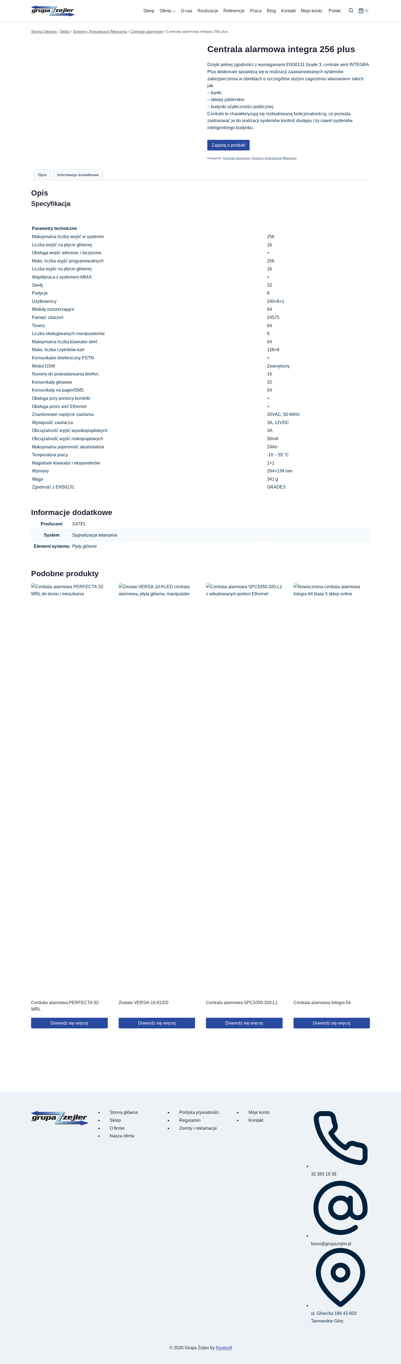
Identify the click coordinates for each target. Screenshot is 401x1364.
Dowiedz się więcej (69, 1023)
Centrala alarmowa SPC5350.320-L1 (242, 1002)
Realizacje (207, 10)
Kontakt (288, 10)
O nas (186, 10)
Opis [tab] (42, 175)
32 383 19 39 (323, 1174)
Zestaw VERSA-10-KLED (144, 1002)
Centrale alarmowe (236, 158)
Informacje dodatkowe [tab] (78, 175)
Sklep (148, 10)
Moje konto (311, 10)
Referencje (234, 10)
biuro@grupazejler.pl (331, 1243)
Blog (271, 10)
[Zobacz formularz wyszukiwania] (351, 11)
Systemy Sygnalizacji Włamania (274, 158)
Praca (256, 10)
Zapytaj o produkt (228, 145)
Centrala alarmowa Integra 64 (322, 1002)
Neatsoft (224, 1347)
